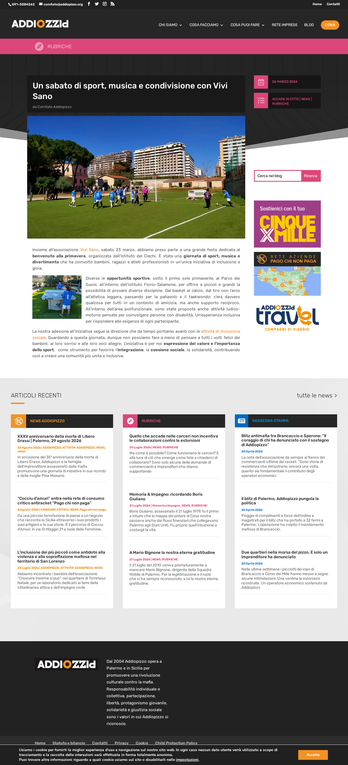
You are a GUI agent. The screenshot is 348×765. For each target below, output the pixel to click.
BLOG (309, 25)
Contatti (333, 4)
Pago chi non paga (93, 509)
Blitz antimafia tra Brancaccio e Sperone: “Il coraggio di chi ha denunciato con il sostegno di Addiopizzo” (285, 440)
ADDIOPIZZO (52, 447)
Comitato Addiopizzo (55, 107)
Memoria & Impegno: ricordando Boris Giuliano (166, 496)
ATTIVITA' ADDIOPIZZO (78, 447)
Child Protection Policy (176, 743)
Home (317, 4)
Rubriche (60, 47)
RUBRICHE (280, 104)
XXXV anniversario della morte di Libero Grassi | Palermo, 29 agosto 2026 (56, 438)
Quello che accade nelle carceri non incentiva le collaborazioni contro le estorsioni (173, 438)
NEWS (305, 99)
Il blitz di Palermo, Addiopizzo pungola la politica (280, 501)
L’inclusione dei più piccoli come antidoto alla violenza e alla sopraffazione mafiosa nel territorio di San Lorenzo (61, 557)
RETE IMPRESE (284, 25)
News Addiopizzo (47, 421)
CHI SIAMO (168, 25)
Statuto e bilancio (68, 743)
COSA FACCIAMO (203, 25)
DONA (330, 25)
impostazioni (187, 759)
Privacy (122, 743)
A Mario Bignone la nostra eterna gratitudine (172, 552)
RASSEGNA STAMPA (270, 420)
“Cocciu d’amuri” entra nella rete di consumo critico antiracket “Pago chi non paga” (60, 500)
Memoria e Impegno (166, 505)
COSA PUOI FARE (245, 25)
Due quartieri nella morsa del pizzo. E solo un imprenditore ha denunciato (284, 554)
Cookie (142, 743)
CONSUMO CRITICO (55, 509)
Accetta (313, 754)
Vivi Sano (89, 249)
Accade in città (285, 99)
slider (21, 451)
